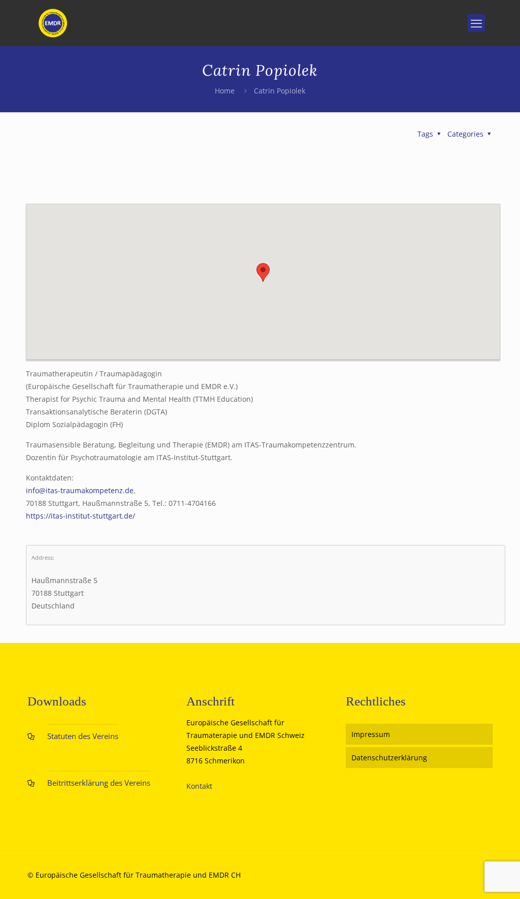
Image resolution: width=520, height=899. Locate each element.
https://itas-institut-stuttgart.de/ (80, 516)
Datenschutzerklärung (389, 757)
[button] (263, 272)
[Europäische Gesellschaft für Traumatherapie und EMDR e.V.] (53, 23)
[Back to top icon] (471, 878)
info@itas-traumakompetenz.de (80, 490)
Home (225, 90)
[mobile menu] (476, 22)
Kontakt (199, 786)
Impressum (370, 734)
